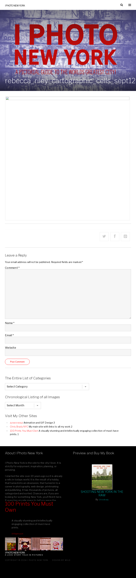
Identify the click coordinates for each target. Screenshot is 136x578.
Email (9, 335)
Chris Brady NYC (19, 426)
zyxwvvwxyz (16, 422)
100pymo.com (17, 534)
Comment (12, 267)
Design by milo (61, 560)
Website (10, 347)
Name (10, 323)
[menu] (129, 5)
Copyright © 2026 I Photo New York (26, 560)
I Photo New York (15, 5)
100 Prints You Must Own (24, 430)
